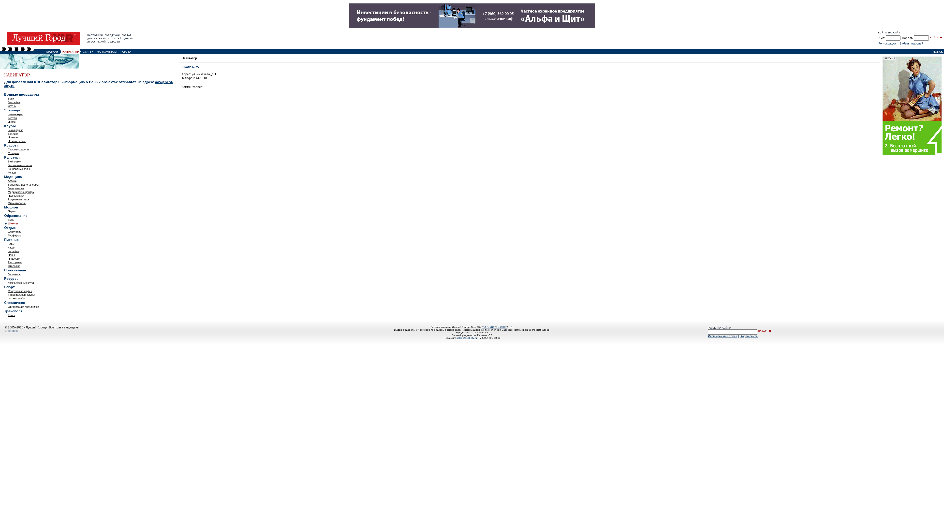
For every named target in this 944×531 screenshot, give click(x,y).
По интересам (17, 141)
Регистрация (887, 43)
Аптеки (12, 180)
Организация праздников (23, 306)
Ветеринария (16, 188)
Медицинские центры (21, 192)
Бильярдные (15, 130)
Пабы (11, 254)
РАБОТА (125, 51)
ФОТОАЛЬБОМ (107, 51)
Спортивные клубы (20, 291)
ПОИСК (938, 51)
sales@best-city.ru (467, 338)
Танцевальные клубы (21, 294)
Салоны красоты (18, 149)
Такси (11, 315)
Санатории (14, 231)
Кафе (11, 247)
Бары (11, 243)
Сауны (12, 105)
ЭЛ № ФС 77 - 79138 (495, 327)
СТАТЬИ (88, 51)
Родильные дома (18, 199)
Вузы (11, 219)
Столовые (14, 266)
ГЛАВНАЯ (52, 51)
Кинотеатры (15, 114)
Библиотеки (15, 161)
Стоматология (17, 203)
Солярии (13, 153)
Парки (11, 211)
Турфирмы (14, 235)
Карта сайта (749, 336)
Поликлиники (16, 195)
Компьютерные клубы (21, 282)
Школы (13, 223)
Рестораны (15, 262)
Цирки (11, 121)
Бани (11, 98)
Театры (12, 118)
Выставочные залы (20, 165)
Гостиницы (14, 274)
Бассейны (14, 102)
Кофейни (13, 251)
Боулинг (13, 133)
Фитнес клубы (16, 298)
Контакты (11, 331)
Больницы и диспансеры (23, 184)
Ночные (13, 137)
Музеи (12, 172)
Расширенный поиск (722, 336)
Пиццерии (14, 258)
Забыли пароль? (911, 43)
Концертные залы (19, 168)
